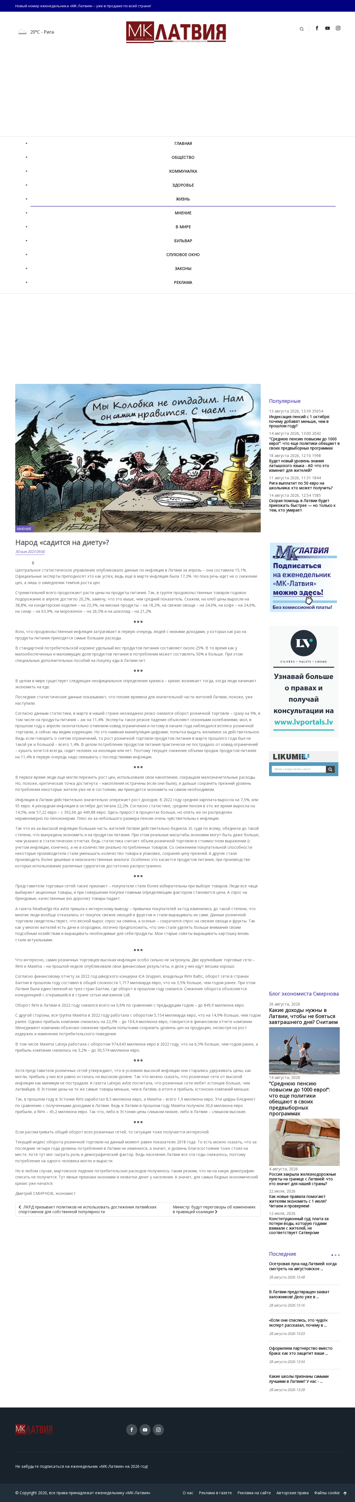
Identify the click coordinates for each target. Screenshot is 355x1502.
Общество (183, 157)
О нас (188, 1492)
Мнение (183, 212)
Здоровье (183, 185)
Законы (183, 268)
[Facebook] (317, 28)
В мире (183, 226)
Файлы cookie (327, 1492)
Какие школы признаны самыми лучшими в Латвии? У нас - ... (299, 1379)
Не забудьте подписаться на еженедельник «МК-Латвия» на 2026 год (81, 1466)
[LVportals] (303, 681)
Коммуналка (183, 171)
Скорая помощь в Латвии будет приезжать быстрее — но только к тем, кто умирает (302, 505)
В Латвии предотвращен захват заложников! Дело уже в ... (299, 1294)
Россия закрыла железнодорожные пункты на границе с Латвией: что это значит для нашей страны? (302, 1178)
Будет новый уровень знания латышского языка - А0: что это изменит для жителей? (299, 465)
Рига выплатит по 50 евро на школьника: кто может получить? (301, 485)
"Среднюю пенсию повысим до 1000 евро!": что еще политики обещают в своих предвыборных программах (304, 443)
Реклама (183, 282)
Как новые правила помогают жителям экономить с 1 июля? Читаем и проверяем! (297, 1201)
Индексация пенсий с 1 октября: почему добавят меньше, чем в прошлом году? (299, 421)
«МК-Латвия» (137, 1492)
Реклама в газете (215, 1492)
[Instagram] (338, 28)
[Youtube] (327, 28)
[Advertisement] (177, 94)
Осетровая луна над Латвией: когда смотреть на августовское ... (303, 1266)
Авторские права (293, 1492)
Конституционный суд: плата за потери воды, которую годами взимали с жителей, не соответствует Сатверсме (299, 1225)
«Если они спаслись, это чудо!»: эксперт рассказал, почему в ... (298, 1323)
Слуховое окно (183, 254)
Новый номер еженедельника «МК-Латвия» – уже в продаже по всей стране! (83, 5)
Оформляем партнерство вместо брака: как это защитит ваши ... (301, 1351)
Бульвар (183, 240)
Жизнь (183, 199)
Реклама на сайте (254, 1492)
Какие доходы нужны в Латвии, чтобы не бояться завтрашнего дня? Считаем (303, 1016)
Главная (183, 143)
